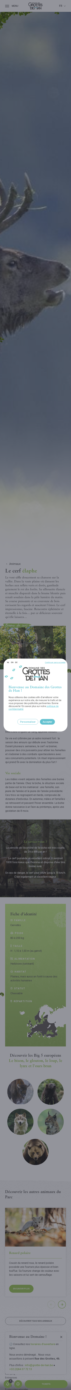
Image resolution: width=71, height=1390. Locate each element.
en (12, 662)
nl (8, 662)
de (16, 662)
